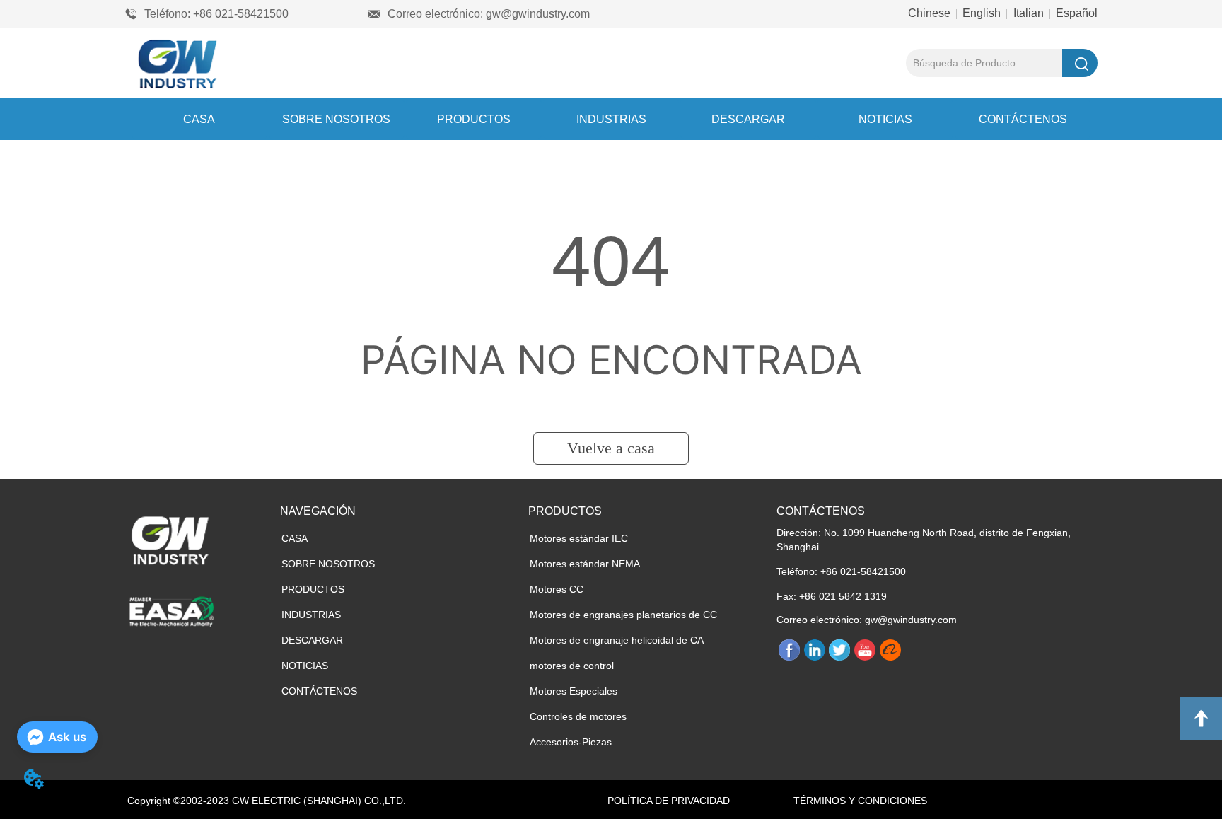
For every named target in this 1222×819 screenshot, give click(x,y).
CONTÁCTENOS (1023, 119)
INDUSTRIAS (611, 119)
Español (1075, 13)
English (981, 13)
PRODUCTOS (474, 119)
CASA (199, 119)
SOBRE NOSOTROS (336, 119)
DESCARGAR (748, 119)
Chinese (930, 13)
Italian (1029, 13)
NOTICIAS (885, 119)
